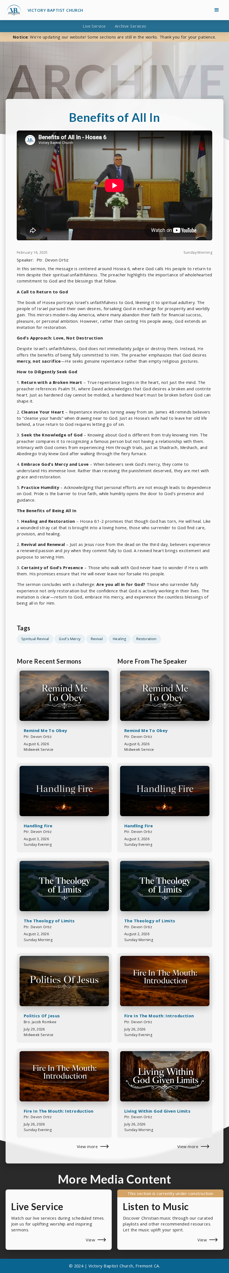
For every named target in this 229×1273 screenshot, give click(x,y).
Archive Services (130, 26)
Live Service (94, 26)
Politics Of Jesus (42, 1015)
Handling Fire (38, 825)
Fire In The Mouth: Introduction (59, 1111)
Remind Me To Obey (45, 730)
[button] (216, 10)
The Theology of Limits (49, 920)
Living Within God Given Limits (157, 1111)
